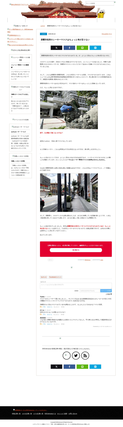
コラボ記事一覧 (52, 20)
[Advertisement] (61, 391)
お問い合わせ (106, 20)
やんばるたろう (107, 34)
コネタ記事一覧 (27, 413)
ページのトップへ (116, 421)
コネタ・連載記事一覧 (34, 20)
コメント (44, 277)
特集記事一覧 (16, 20)
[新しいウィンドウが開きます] (66, 355)
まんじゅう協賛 (88, 20)
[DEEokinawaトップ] (37, 26)
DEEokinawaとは (70, 20)
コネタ (43, 34)
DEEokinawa (87, 259)
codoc (101, 259)
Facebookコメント (55, 277)
